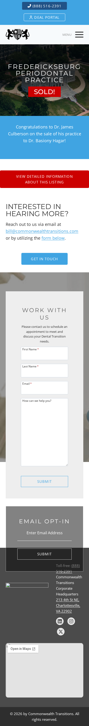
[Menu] (79, 35)
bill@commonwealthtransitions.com (42, 231)
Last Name (30, 366)
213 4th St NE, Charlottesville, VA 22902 (68, 605)
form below (53, 238)
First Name (30, 349)
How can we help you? (36, 400)
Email (27, 383)
